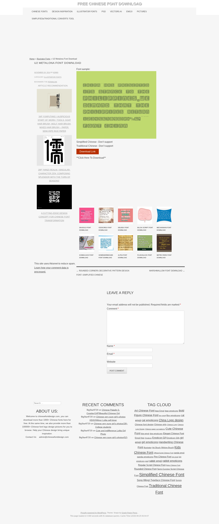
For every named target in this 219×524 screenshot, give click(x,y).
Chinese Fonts (40, 11)
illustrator (148, 447)
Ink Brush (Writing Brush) (163, 447)
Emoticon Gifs (173, 438)
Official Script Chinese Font (163, 453)
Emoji (129, 11)
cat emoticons (150, 420)
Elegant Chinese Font (173, 433)
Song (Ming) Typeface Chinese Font (156, 480)
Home (32, 59)
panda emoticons (145, 457)
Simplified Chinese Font (161, 474)
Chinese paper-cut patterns (155, 429)
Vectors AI (116, 11)
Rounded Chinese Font (145, 469)
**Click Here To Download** (91, 158)
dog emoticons (156, 434)
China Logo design (171, 420)
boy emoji (162, 415)
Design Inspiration (62, 11)
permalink (52, 82)
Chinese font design (144, 424)
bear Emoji (159, 411)
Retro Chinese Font (173, 465)
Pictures (142, 11)
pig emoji (175, 457)
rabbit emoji (155, 460)
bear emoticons (171, 411)
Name (111, 346)
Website (111, 361)
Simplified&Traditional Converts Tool (53, 19)
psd (146, 461)
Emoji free (139, 438)
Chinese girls (160, 424)
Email (110, 354)
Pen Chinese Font (162, 457)
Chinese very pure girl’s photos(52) (110, 437)
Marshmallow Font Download (167, 271)
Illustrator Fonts (87, 11)
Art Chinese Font (144, 410)
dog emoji (145, 434)
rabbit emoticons (172, 460)
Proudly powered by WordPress (93, 513)
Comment (113, 308)
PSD (104, 11)
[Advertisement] (109, 40)
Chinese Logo (172, 425)
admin (55, 72)
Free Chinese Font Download (109, 4)
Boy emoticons (173, 415)
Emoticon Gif (159, 438)
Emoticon (148, 438)
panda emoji (179, 453)
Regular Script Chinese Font (152, 465)
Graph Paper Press (129, 513)
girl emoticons (150, 442)
